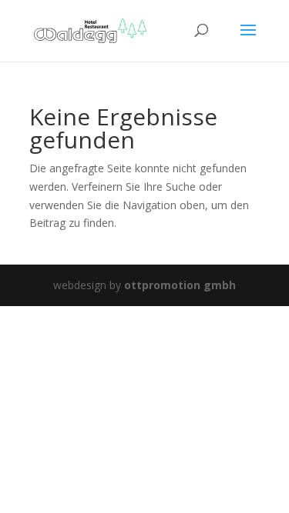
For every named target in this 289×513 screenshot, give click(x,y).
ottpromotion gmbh (180, 285)
